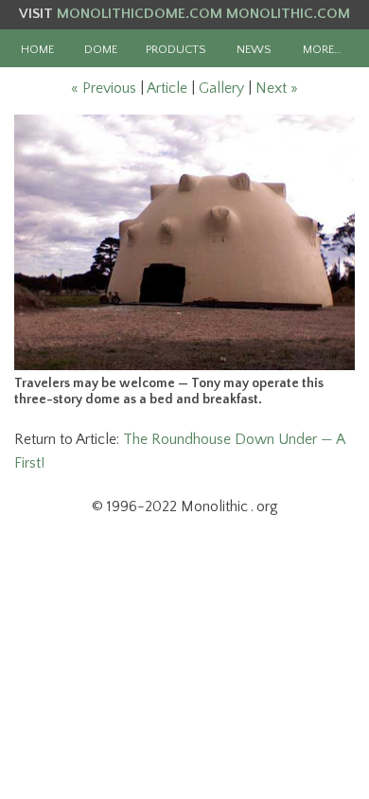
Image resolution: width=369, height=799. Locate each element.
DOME (100, 49)
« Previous (103, 88)
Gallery (221, 88)
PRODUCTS (176, 49)
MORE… (322, 49)
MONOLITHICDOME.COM (139, 14)
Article (167, 88)
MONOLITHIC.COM (288, 14)
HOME (37, 49)
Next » (276, 88)
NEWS (254, 49)
